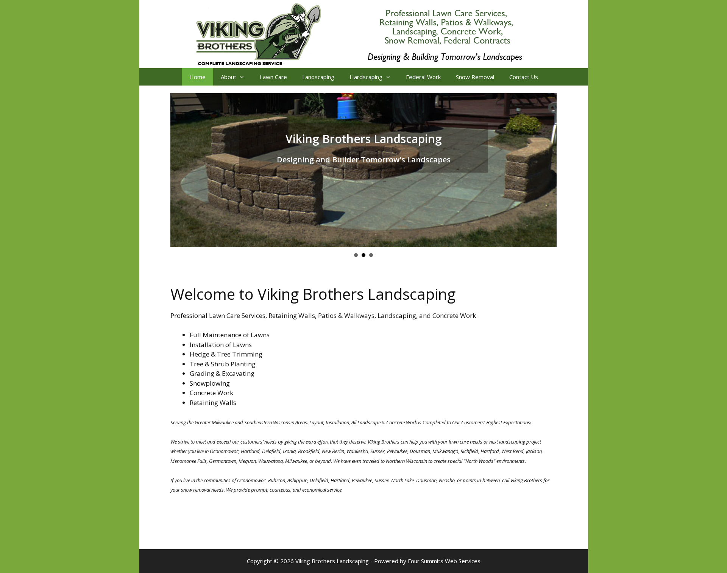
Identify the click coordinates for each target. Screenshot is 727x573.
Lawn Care (273, 77)
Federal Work (423, 77)
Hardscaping (365, 77)
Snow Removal (475, 77)
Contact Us (523, 77)
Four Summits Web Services (444, 561)
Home (197, 77)
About (228, 77)
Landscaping (318, 77)
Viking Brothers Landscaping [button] (356, 255)
